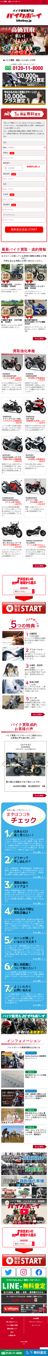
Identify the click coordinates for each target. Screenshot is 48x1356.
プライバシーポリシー (36, 1322)
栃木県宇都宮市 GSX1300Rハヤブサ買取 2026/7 (36, 322)
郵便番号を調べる (33, 166)
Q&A (12, 1332)
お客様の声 (12, 1335)
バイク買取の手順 (12, 1325)
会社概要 (36, 1318)
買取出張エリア (12, 1329)
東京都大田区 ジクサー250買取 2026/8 (11, 285)
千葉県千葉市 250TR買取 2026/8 (11, 321)
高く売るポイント (12, 1322)
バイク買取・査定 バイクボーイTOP (20, 60)
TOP (12, 1318)
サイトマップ (36, 1325)
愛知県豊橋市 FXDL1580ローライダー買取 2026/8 (35, 286)
